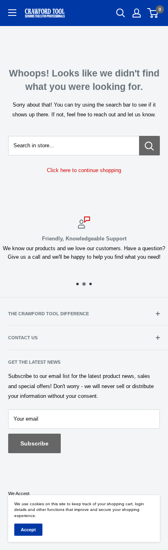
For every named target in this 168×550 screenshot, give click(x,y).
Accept (28, 529)
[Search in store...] (149, 145)
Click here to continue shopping (84, 170)
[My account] (137, 13)
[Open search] (120, 13)
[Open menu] (12, 12)
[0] (153, 13)
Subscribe (34, 443)
